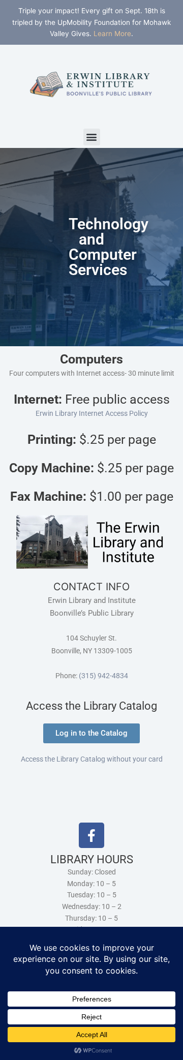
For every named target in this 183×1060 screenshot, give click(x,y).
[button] (91, 137)
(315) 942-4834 (103, 676)
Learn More (112, 33)
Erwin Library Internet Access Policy (92, 413)
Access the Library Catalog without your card (92, 759)
